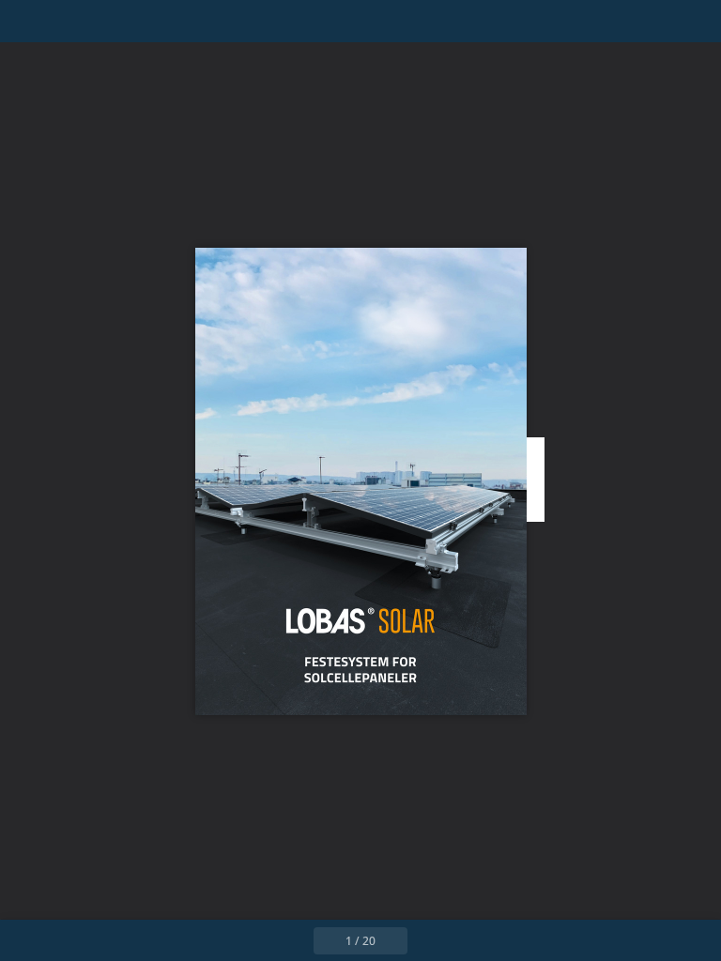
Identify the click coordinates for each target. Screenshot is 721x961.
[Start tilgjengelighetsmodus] (196, 21)
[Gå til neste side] (428, 940)
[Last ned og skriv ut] (153, 21)
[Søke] (27, 21)
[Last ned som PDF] (111, 21)
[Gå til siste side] (469, 940)
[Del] (652, 21)
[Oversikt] (69, 21)
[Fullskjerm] (694, 21)
